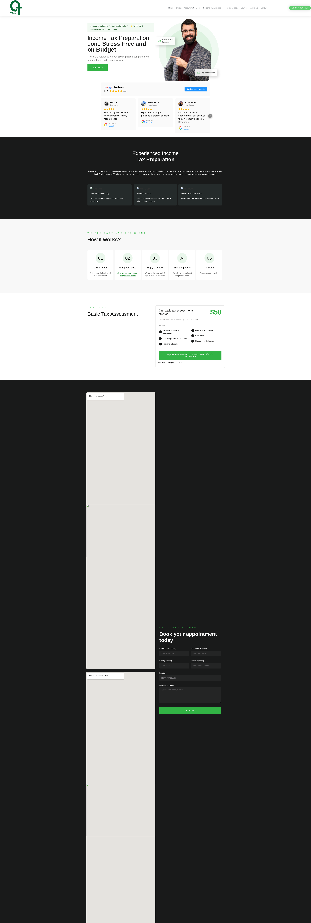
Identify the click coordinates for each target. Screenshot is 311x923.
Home (170, 8)
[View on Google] (106, 103)
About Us (254, 8)
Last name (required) (199, 648)
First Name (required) (167, 648)
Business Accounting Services (188, 8)
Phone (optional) (197, 661)
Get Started (190, 355)
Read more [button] (184, 122)
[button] (101, 116)
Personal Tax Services (212, 8)
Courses (244, 8)
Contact (264, 8)
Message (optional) (166, 685)
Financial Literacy (231, 8)
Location (162, 673)
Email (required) (165, 661)
